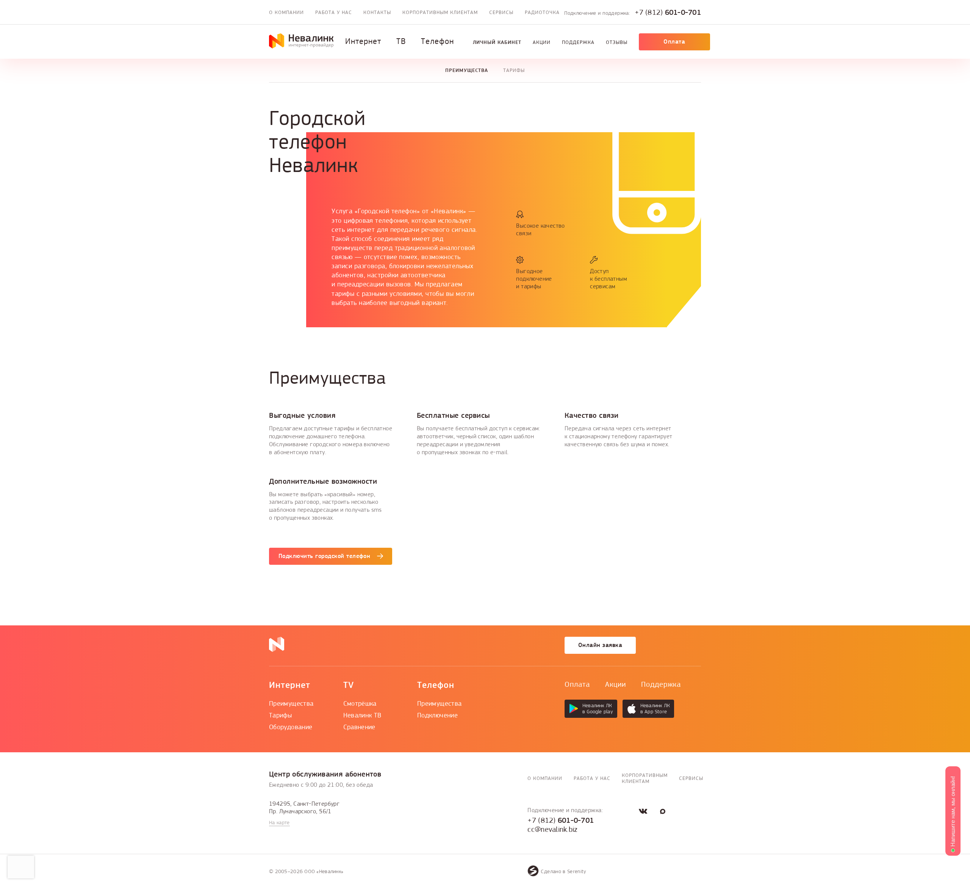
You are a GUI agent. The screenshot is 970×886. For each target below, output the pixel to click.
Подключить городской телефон (324, 556)
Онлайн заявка (600, 645)
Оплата (674, 41)
